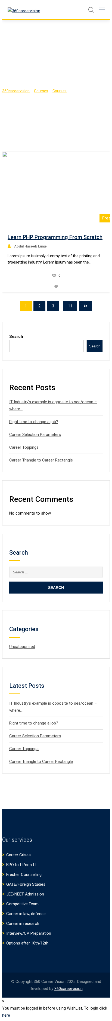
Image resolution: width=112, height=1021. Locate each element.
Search (16, 336)
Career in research (22, 923)
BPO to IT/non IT (21, 864)
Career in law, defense (26, 913)
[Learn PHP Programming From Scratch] (58, 187)
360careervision (68, 988)
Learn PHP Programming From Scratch (55, 237)
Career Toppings (24, 447)
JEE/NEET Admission (25, 894)
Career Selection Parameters (35, 434)
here (6, 1015)
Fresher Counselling (24, 874)
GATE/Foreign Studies (25, 884)
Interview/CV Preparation (28, 933)
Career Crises (18, 854)
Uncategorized (22, 646)
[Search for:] (56, 572)
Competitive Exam (22, 903)
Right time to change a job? (33, 421)
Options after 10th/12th (27, 943)
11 (70, 306)
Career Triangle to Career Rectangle (41, 460)
